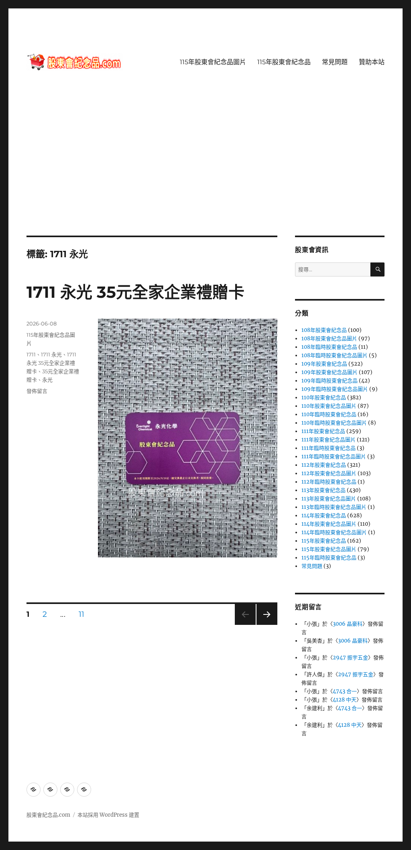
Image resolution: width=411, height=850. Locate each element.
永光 (47, 379)
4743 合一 (345, 691)
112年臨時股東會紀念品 (328, 481)
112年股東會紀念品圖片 (328, 473)
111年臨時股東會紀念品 (328, 448)
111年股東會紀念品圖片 (328, 439)
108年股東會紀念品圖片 (329, 338)
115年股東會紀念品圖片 (213, 62)
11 (82, 615)
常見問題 (335, 62)
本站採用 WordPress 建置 (108, 814)
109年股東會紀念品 (324, 363)
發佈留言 (36, 391)
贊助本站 (372, 62)
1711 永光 (51, 354)
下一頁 (264, 624)
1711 (31, 354)
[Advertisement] (207, 176)
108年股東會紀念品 (324, 330)
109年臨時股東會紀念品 (329, 380)
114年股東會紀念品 (323, 515)
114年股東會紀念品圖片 (328, 524)
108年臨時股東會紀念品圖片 (334, 355)
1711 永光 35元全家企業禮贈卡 (135, 292)
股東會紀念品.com (48, 814)
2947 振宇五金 (350, 657)
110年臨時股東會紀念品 (328, 414)
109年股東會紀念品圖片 (329, 372)
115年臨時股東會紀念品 (328, 557)
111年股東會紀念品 (323, 431)
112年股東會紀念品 (323, 465)
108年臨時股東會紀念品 (329, 347)
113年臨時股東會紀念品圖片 (333, 507)
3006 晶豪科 (347, 623)
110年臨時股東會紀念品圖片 (334, 422)
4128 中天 (344, 699)
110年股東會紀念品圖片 (328, 406)
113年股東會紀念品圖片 (328, 498)
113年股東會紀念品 (323, 490)
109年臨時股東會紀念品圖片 (334, 389)
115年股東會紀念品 (284, 62)
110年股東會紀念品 (323, 397)
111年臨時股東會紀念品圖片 (333, 456)
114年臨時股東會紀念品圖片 (334, 532)
